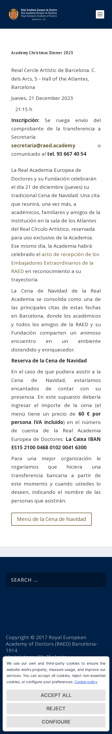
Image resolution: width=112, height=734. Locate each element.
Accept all (56, 695)
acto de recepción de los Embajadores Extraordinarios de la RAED (55, 263)
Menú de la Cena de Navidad (51, 519)
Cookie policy (85, 682)
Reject (56, 709)
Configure (56, 722)
